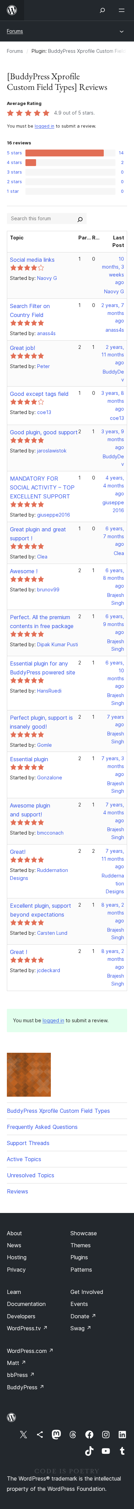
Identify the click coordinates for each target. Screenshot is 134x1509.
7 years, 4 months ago (113, 812)
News (14, 1245)
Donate (83, 1316)
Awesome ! (23, 571)
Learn (14, 1291)
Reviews (17, 1191)
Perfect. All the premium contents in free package (42, 621)
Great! (17, 851)
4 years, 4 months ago (113, 485)
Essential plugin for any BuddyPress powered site (42, 668)
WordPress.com (30, 1350)
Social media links (32, 259)
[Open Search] (102, 10)
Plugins (79, 1257)
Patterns (81, 1269)
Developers (21, 1316)
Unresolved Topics (30, 1175)
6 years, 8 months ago (113, 578)
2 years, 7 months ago (112, 313)
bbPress (21, 1374)
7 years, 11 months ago (112, 859)
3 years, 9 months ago (112, 439)
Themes (80, 1245)
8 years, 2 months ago (112, 912)
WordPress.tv (27, 1328)
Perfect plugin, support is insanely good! (41, 722)
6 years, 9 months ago (113, 624)
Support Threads (28, 1143)
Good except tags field (39, 393)
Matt (16, 1362)
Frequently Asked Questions (42, 1126)
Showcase (83, 1233)
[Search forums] (80, 218)
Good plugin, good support (44, 432)
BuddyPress (25, 1387)
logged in (44, 126)
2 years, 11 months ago (112, 355)
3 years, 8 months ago (112, 401)
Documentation (26, 1303)
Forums (15, 31)
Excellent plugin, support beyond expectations (40, 910)
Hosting (16, 1257)
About (14, 1233)
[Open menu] (123, 10)
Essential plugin (29, 759)
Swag (80, 1328)
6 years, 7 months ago (113, 536)
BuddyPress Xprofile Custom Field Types (58, 1110)
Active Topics (24, 1159)
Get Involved (86, 1291)
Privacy (16, 1269)
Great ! (18, 951)
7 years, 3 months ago (112, 766)
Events (79, 1303)
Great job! (22, 347)
